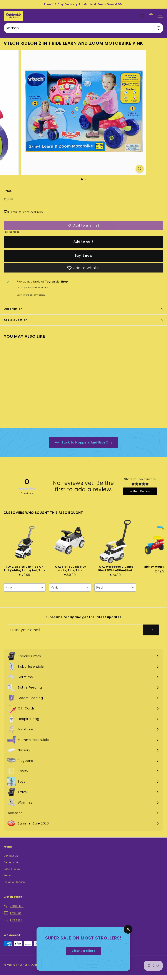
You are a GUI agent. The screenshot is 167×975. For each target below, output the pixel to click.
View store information (31, 294)
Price (8, 191)
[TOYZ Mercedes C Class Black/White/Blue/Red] (115, 541)
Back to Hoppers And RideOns (86, 442)
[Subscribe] (151, 630)
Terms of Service (14, 882)
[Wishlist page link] (142, 16)
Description (13, 309)
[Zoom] (140, 169)
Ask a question (16, 320)
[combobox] (24, 587)
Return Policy (12, 869)
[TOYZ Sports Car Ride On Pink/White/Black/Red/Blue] (24, 541)
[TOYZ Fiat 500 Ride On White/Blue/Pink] (70, 541)
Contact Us (11, 856)
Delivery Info (12, 862)
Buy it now (83, 255)
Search (8, 875)
